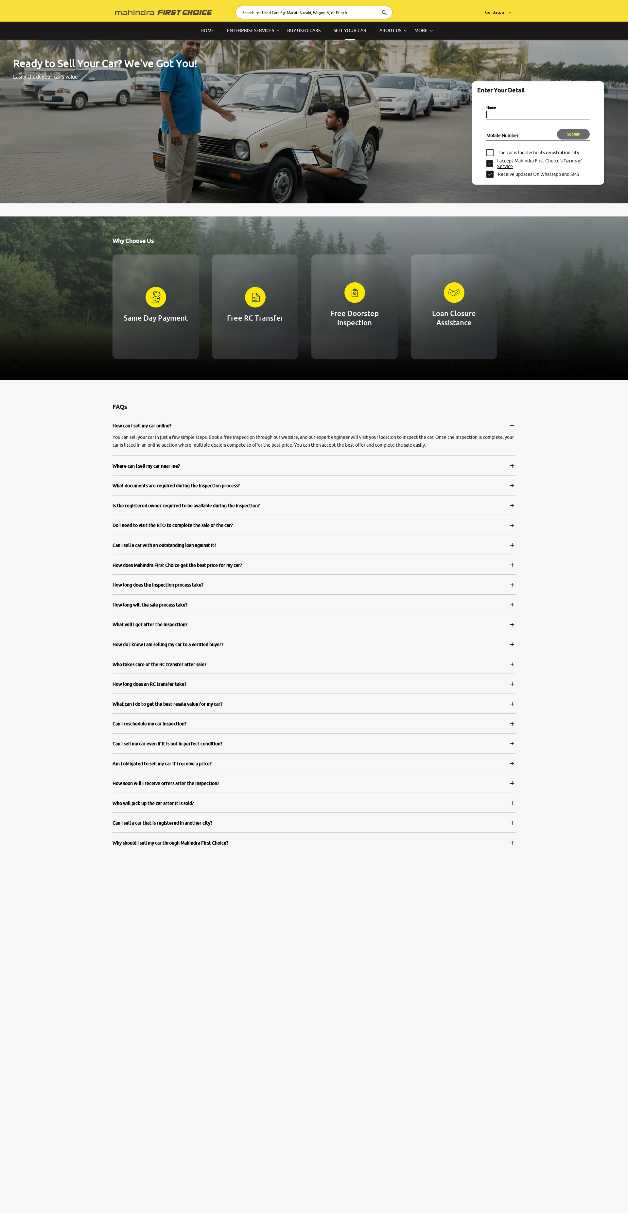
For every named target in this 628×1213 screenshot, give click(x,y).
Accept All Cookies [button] (502, 1197)
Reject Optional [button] (547, 1197)
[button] (592, 1197)
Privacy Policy (193, 1196)
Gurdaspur (495, 12)
